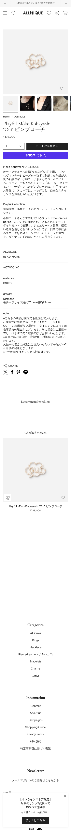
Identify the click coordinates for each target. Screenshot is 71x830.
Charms (35, 668)
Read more (11, 256)
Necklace (35, 647)
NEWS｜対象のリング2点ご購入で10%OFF (35, 3)
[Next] (66, 3)
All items (35, 633)
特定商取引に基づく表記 (35, 748)
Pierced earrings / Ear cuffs (35, 654)
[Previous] (5, 3)
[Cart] (65, 12)
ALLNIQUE (10, 251)
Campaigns (36, 720)
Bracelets (35, 661)
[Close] (65, 796)
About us (35, 713)
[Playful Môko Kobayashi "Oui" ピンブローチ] (35, 470)
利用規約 (35, 741)
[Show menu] (5, 12)
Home (6, 116)
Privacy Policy (35, 734)
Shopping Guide (35, 727)
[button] (13, 12)
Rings (35, 640)
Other (35, 675)
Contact (36, 706)
